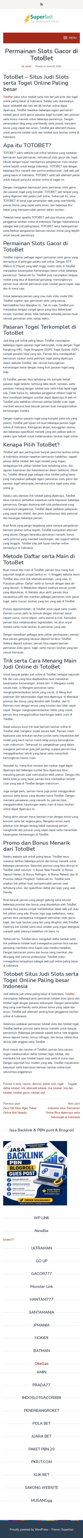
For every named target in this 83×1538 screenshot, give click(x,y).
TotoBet (8, 97)
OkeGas (42, 1363)
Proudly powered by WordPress (29, 1529)
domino (36, 1084)
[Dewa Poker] (41, 18)
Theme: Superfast (62, 1529)
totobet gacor (21, 1092)
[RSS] (41, 4)
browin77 (8, 1239)
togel (60, 1084)
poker (46, 1084)
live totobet (55, 1088)
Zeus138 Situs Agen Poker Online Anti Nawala (19, 1107)
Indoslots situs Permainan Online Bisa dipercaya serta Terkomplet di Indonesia (63, 1110)
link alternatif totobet (33, 1088)
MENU (73, 38)
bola (18, 1084)
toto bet (68, 1088)
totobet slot (38, 1092)
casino (27, 1084)
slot (53, 1084)
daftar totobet (11, 1088)
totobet (7, 1092)
